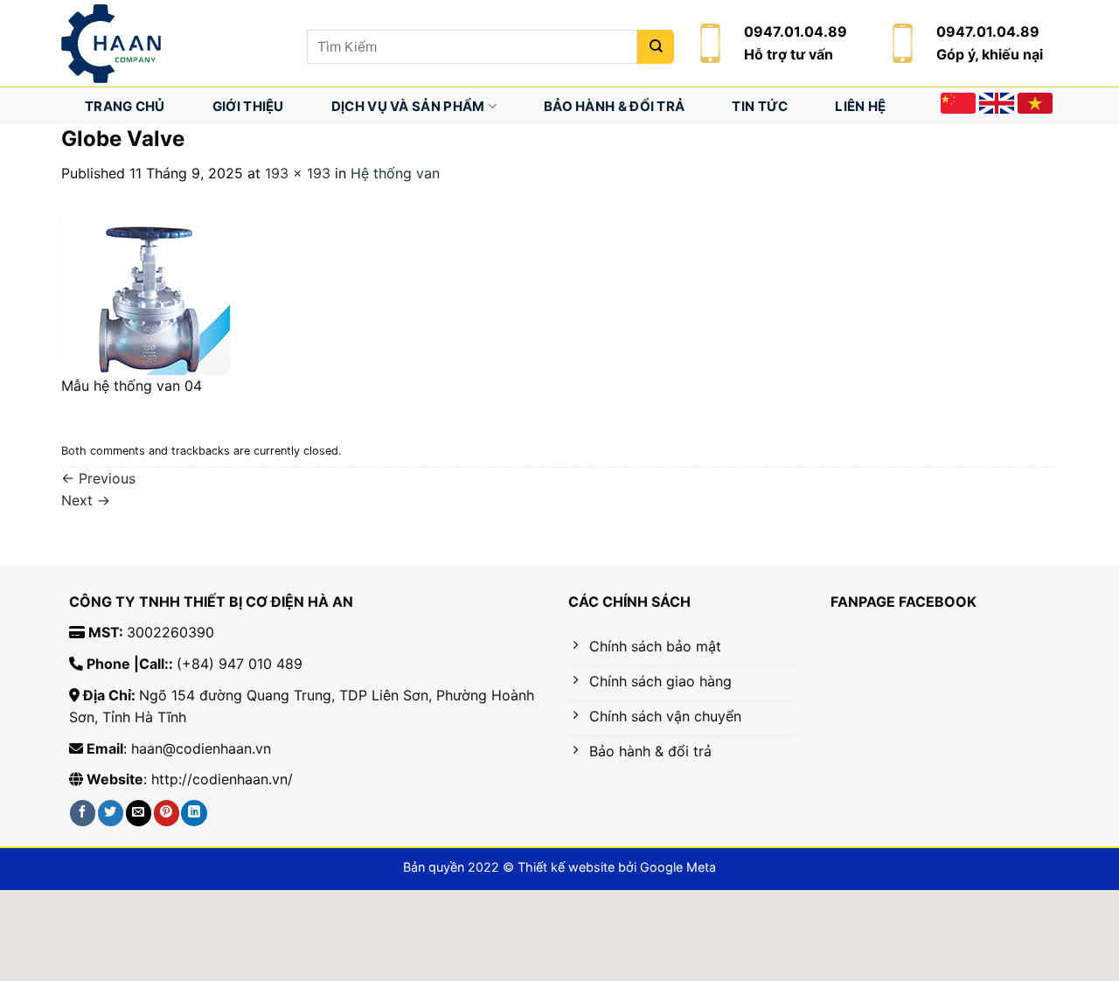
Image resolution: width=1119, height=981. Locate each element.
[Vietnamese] (1035, 103)
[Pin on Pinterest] (166, 812)
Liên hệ (860, 106)
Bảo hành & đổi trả (614, 106)
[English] (996, 103)
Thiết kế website (566, 866)
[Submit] (655, 47)
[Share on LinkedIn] (193, 812)
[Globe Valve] (145, 289)
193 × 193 (297, 173)
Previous (98, 478)
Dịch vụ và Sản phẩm (408, 106)
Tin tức (760, 106)
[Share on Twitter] (110, 812)
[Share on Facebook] (82, 812)
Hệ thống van (395, 173)
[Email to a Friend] (138, 812)
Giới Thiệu (248, 106)
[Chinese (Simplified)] (958, 103)
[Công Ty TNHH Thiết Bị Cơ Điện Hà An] (171, 43)
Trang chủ (125, 106)
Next (85, 500)
